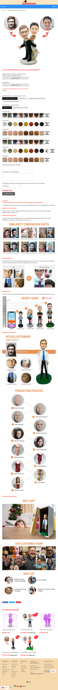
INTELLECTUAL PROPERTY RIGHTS (6, 671)
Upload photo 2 (5, 82)
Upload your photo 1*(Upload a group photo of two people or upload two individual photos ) (14, 74)
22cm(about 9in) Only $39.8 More (11, 101)
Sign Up (53, 671)
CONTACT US (15, 664)
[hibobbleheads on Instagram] (30, 682)
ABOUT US (4, 664)
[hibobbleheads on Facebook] (27, 682)
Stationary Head (7, 107)
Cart (56, 6)
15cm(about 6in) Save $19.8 (10, 98)
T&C (3, 675)
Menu (4, 6)
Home (3, 10)
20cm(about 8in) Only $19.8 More (37, 98)
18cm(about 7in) (23, 98)
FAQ (13, 669)
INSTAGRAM (24, 667)
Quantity (4, 90)
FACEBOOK (23, 665)
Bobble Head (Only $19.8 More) (20, 107)
